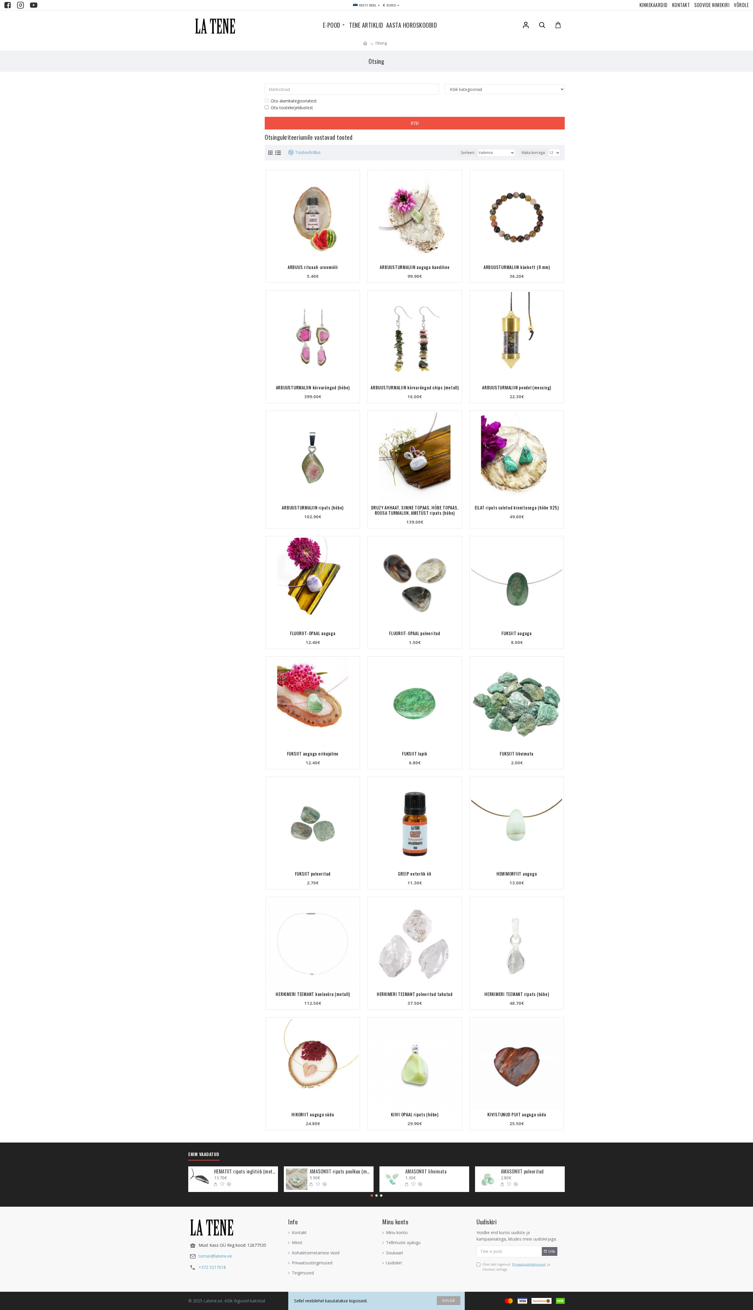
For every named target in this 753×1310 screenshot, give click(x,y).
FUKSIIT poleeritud (313, 873)
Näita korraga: (534, 152)
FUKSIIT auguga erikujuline (313, 753)
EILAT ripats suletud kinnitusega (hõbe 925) (517, 507)
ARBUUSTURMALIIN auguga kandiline (414, 267)
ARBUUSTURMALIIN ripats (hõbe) (313, 507)
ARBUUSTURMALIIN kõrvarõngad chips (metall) (415, 387)
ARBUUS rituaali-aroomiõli (313, 267)
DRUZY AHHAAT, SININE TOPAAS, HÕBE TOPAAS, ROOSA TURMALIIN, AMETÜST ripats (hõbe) (415, 510)
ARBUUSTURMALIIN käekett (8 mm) (517, 267)
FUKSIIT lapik (414, 753)
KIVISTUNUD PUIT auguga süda (516, 1114)
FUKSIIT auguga (517, 633)
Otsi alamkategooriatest (294, 101)
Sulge (448, 1300)
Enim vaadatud (203, 1154)
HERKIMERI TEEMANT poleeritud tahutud (415, 994)
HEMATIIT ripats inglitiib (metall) (245, 1171)
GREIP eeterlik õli (415, 873)
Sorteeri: (468, 152)
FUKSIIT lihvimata (517, 753)
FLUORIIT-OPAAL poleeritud (414, 633)
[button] (372, 1195)
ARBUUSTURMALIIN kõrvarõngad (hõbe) (313, 387)
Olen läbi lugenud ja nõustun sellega (516, 1267)
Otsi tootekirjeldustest (292, 107)
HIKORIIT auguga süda (312, 1114)
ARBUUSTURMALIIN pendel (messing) (516, 387)
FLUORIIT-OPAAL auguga (313, 633)
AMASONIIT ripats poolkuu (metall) (340, 1171)
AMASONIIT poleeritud (522, 1171)
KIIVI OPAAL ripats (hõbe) (415, 1114)
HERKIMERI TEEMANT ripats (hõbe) (516, 994)
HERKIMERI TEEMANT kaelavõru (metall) (313, 994)
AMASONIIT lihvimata (426, 1171)
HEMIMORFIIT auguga (517, 873)
